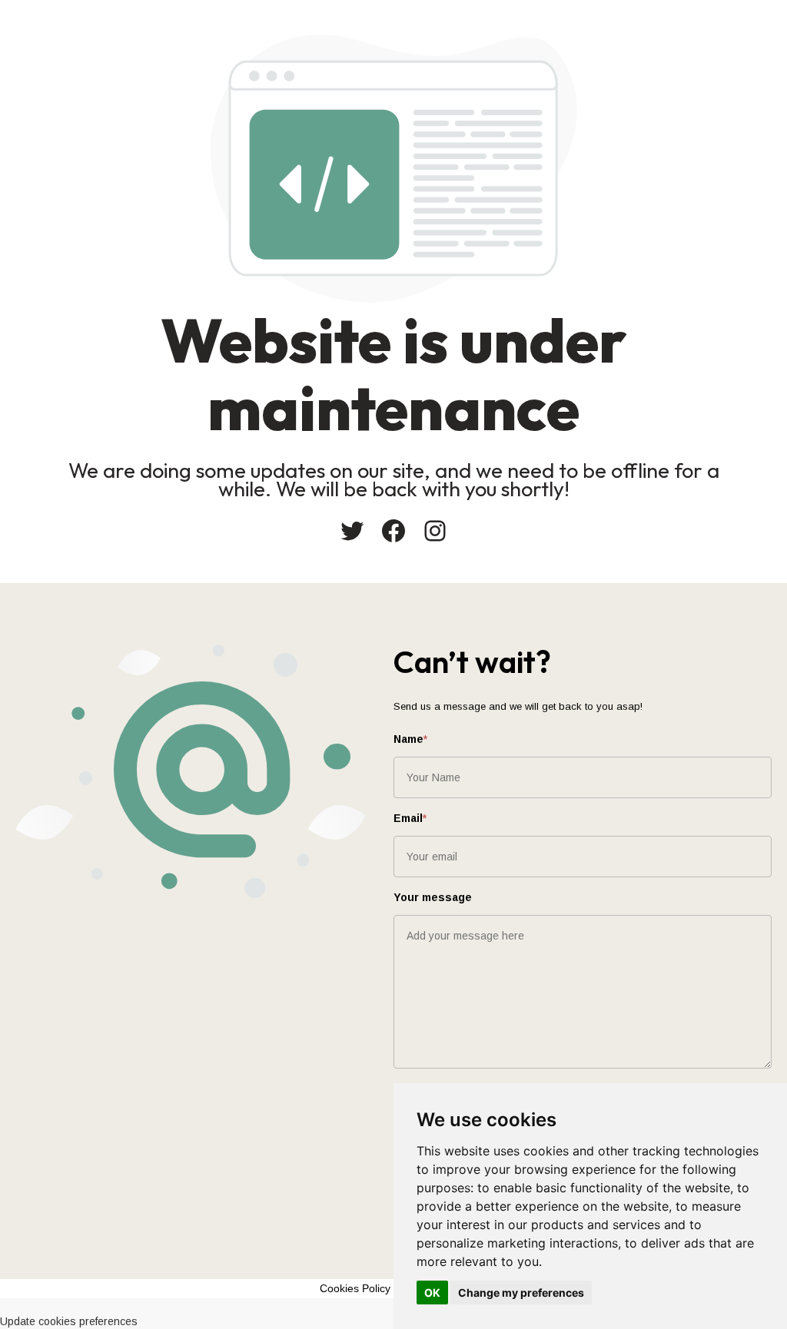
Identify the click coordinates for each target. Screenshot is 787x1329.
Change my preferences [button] (521, 1292)
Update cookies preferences (69, 1321)
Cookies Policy (355, 1288)
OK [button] (432, 1292)
